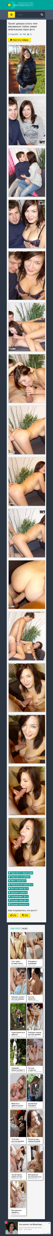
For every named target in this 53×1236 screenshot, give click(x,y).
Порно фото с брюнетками (21, 873)
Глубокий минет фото (19, 896)
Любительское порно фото (21, 884)
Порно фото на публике (20, 877)
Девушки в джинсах (18, 892)
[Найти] (42, 15)
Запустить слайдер (20, 40)
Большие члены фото (19, 900)
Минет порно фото (18, 881)
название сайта (20, 5)
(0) (14, 915)
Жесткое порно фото (19, 888)
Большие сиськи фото (19, 904)
